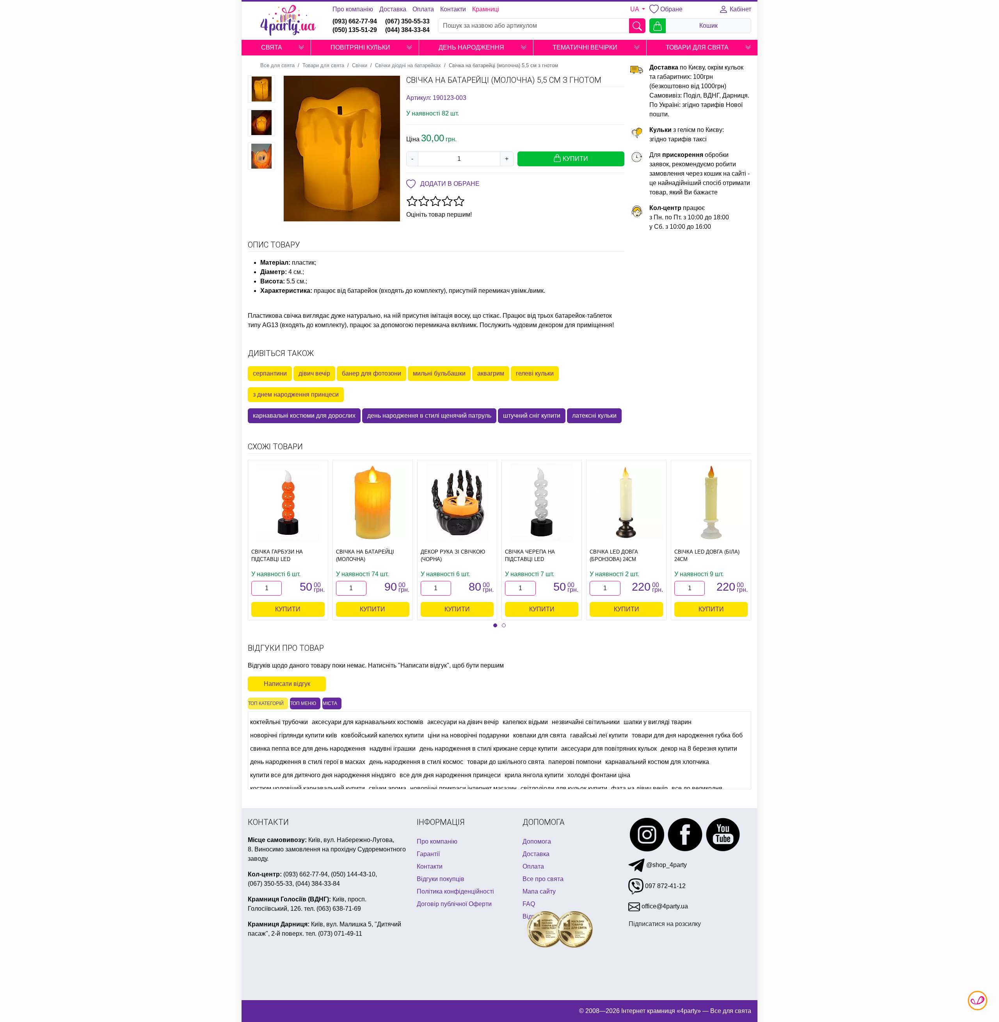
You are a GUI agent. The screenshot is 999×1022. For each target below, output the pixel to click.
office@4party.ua (664, 906)
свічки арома (387, 788)
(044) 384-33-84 (407, 30)
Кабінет (739, 9)
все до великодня (697, 788)
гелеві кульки (535, 373)
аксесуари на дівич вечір (463, 722)
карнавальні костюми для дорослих (304, 415)
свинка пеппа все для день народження (308, 748)
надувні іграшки (393, 748)
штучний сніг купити (531, 415)
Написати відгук (287, 683)
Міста (330, 703)
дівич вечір (314, 373)
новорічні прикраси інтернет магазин (463, 788)
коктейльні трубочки (279, 722)
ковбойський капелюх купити (382, 735)
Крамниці (485, 9)
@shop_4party (666, 865)
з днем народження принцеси (296, 394)
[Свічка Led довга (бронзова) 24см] (626, 502)
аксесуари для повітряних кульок (609, 748)
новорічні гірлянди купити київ (293, 735)
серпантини (270, 373)
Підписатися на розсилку (665, 924)
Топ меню (303, 703)
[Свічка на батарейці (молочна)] (372, 502)
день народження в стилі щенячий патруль (429, 415)
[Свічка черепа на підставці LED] (541, 502)
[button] (301, 48)
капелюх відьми (525, 722)
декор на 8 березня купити (699, 748)
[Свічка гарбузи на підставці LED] (288, 502)
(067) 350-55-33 (407, 21)
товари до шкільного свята (505, 761)
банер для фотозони (371, 373)
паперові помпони (574, 761)
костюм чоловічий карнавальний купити (307, 788)
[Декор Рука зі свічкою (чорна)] (457, 502)
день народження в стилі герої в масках (307, 761)
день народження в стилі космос (416, 761)
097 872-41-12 (664, 886)
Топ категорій (266, 703)
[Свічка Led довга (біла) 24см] (711, 502)
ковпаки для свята (539, 735)
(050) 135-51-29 (354, 30)
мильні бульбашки (439, 373)
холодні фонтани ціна (598, 775)
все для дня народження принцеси (450, 775)
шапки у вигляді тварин (657, 722)
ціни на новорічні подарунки (468, 735)
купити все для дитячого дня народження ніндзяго (323, 775)
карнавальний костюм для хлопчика (657, 761)
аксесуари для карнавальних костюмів (367, 722)
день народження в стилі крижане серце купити (488, 748)
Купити (287, 609)
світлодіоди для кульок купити (564, 788)
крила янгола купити (534, 775)
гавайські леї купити (599, 735)
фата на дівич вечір (639, 788)
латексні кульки (594, 415)
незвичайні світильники (586, 722)
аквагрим (490, 373)
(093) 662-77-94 (354, 21)
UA (635, 9)
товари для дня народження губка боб (687, 735)
